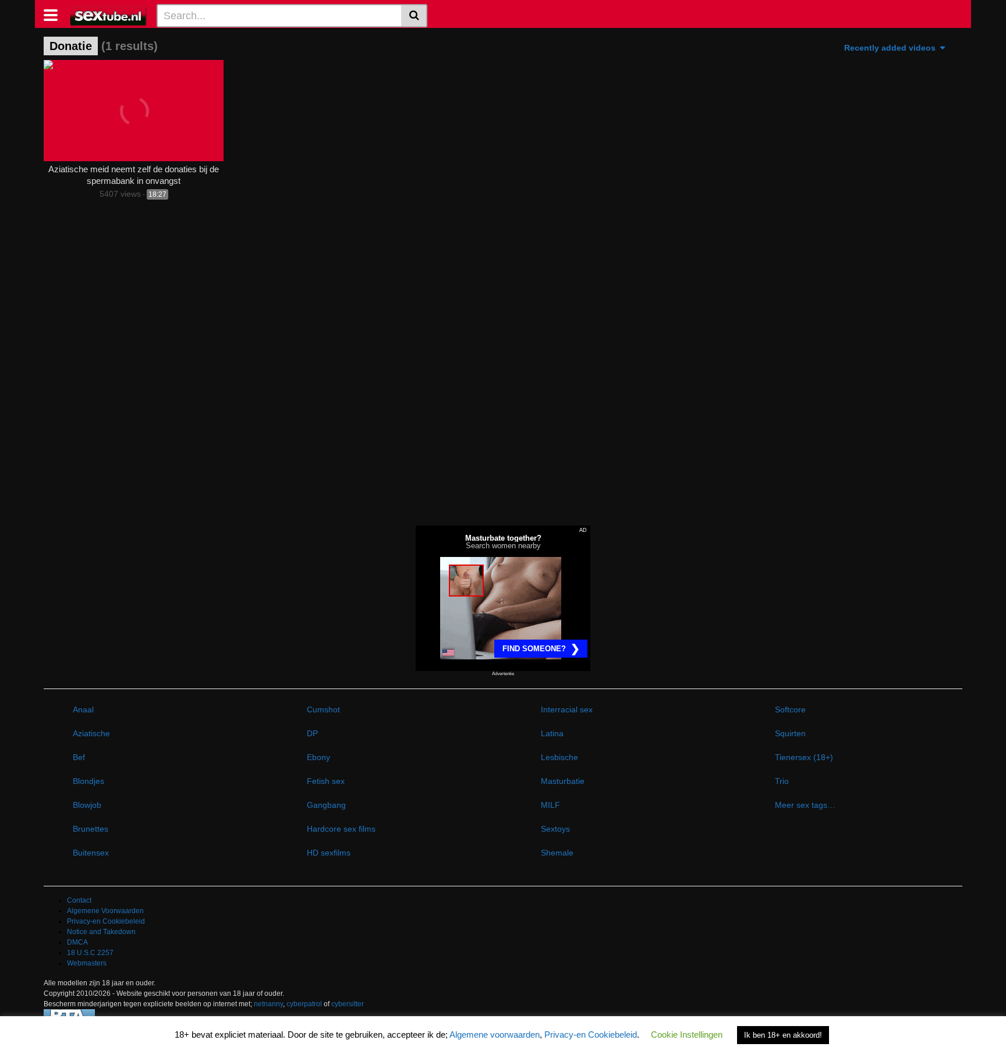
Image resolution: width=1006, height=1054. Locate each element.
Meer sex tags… (805, 805)
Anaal (83, 709)
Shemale (557, 852)
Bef (79, 757)
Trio (782, 781)
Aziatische (91, 733)
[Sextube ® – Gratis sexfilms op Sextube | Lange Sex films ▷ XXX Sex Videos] (108, 15)
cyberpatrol (304, 1004)
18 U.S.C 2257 (90, 953)
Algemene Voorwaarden (105, 911)
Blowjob (87, 805)
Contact (79, 900)
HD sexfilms (328, 852)
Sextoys (555, 828)
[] (414, 15)
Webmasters (87, 963)
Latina (552, 733)
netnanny (268, 1004)
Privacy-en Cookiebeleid (106, 921)
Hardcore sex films (341, 828)
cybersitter (347, 1004)
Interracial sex (567, 709)
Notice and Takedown (101, 932)
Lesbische (559, 757)
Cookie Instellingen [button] (686, 1034)
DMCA (77, 942)
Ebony (318, 757)
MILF (550, 805)
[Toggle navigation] (55, 14)
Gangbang (326, 805)
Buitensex (91, 852)
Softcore (790, 709)
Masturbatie (563, 781)
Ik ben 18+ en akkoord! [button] (783, 1035)
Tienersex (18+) (804, 757)
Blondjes (88, 781)
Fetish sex (326, 781)
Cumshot (323, 709)
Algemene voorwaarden (494, 1034)
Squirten (790, 733)
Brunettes (90, 828)
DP (312, 733)
